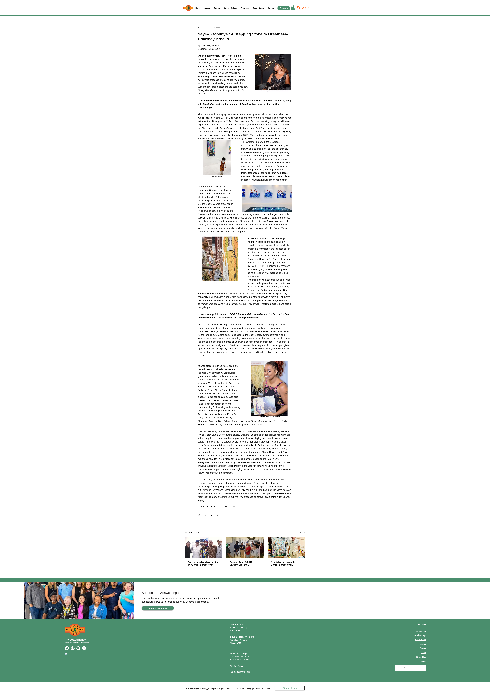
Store (423, 652)
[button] (271, 8)
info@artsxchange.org (240, 672)
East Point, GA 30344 (239, 660)
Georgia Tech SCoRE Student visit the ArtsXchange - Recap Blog (244, 563)
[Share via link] (218, 515)
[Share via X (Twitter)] (205, 515)
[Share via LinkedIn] (211, 515)
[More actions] (290, 27)
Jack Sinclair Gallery (206, 506)
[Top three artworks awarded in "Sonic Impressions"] (203, 547)
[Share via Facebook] (199, 515)
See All (302, 532)
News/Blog (421, 657)
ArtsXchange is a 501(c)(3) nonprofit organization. (208, 688)
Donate (423, 648)
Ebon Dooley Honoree (226, 506)
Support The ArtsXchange (160, 593)
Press (423, 661)
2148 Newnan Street (239, 657)
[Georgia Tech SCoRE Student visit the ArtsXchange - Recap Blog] (245, 547)
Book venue (420, 639)
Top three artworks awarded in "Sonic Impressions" (203, 563)
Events (423, 644)
